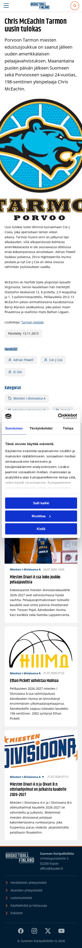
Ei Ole (17, 372)
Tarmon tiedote (32, 322)
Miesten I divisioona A (29, 398)
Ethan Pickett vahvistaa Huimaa (34, 680)
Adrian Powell (23, 360)
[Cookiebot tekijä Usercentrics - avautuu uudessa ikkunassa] (58, 416)
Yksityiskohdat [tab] (41, 428)
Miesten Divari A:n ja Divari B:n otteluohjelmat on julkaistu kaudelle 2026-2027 (38, 789)
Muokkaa (38, 516)
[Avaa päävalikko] (6, 5)
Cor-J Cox (55, 360)
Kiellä (41, 529)
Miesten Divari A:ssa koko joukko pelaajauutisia (35, 580)
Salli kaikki (41, 503)
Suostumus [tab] (14, 428)
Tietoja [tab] (68, 428)
